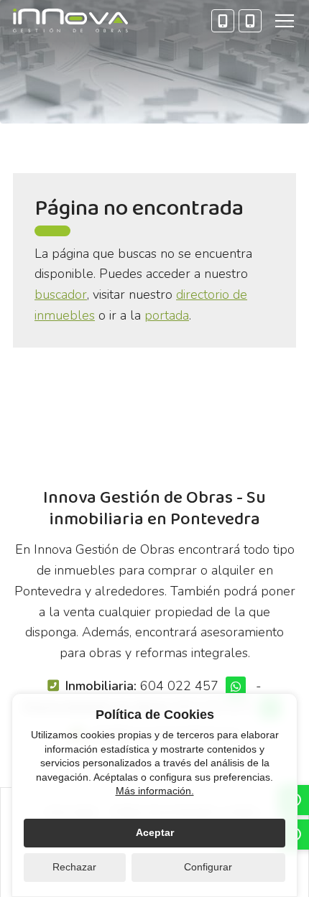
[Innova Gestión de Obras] (70, 20)
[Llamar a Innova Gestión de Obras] (222, 20)
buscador (60, 294)
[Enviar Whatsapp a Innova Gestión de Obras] (236, 687)
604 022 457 (179, 685)
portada (166, 315)
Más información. (155, 790)
